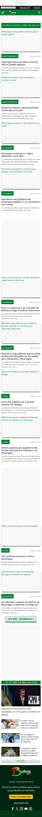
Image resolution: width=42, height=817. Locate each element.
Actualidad (7, 148)
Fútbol (5, 396)
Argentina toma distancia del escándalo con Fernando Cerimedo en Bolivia (20, 711)
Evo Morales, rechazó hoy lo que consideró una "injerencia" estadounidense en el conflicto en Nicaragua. (19, 610)
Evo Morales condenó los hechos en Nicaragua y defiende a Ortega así (20, 603)
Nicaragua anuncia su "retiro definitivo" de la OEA (17, 155)
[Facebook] (12, 808)
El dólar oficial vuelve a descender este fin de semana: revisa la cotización (30, 724)
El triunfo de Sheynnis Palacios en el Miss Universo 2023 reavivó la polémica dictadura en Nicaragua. (20, 69)
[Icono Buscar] (39, 12)
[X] (17, 808)
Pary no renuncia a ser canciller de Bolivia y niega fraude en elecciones (20, 309)
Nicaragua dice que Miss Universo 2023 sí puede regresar (19, 63)
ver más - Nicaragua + (21, 618)
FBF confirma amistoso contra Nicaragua (17, 557)
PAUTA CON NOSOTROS (21, 797)
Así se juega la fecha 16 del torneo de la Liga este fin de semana (30, 738)
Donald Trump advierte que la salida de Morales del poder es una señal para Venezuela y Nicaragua (20, 356)
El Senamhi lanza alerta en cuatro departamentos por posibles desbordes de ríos (30, 753)
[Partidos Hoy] (30, 808)
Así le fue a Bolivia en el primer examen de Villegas (18, 403)
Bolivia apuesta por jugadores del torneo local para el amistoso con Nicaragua (19, 450)
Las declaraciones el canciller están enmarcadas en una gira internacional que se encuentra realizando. (20, 316)
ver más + (21, 761)
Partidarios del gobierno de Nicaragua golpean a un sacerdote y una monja (20, 202)
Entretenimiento (9, 56)
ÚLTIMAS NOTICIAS (8, 8)
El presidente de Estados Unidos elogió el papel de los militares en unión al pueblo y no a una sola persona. (20, 364)
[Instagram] (21, 808)
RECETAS (37, 8)
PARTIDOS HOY (25, 8)
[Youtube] (26, 808)
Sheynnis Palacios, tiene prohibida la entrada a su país (19, 109)
